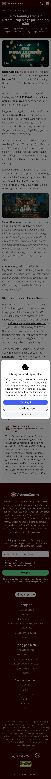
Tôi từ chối (25, 414)
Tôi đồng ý (25, 402)
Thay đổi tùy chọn (25, 408)
